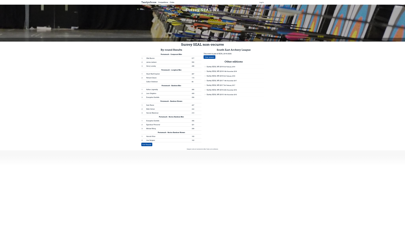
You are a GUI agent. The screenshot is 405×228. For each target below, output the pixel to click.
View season (209, 57)
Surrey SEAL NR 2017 (221, 80)
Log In (261, 2)
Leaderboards (202, 39)
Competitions (163, 2)
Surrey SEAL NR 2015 (221, 94)
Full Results (146, 144)
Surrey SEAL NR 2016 (221, 90)
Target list (190, 39)
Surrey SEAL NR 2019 (220, 66)
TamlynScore (148, 2)
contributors (215, 149)
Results (214, 39)
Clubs (172, 2)
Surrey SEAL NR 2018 (221, 71)
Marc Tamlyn (207, 149)
